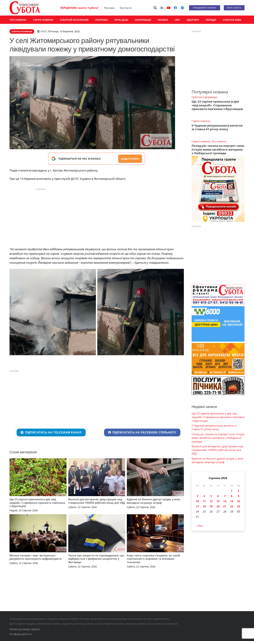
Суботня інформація (204, 97)
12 (211, 501)
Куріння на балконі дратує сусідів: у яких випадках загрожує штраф (153, 501)
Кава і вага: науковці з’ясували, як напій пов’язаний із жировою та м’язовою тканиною (153, 559)
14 (224, 501)
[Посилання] (25, 7)
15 (231, 501)
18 (204, 506)
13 (218, 501)
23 (238, 506)
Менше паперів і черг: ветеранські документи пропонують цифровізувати (36, 557)
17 (197, 506)
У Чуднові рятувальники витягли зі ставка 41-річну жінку (217, 127)
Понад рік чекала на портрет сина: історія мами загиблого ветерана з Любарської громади (218, 149)
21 (224, 506)
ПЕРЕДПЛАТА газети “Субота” (79, 7)
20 (218, 506)
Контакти (125, 7)
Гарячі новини (201, 121)
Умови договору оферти (25, 629)
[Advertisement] (96, 217)
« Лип (199, 525)
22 (231, 506)
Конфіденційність (21, 634)
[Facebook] (175, 8)
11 (204, 501)
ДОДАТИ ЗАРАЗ (130, 158)
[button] (155, 7)
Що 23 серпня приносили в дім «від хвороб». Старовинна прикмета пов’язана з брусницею (37, 503)
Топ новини (219, 141)
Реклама (109, 7)
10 (197, 501)
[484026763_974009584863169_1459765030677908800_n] (53, 312)
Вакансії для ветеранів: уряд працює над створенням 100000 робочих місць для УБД (96, 501)
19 (211, 506)
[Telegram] (182, 8)
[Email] (162, 8)
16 (238, 501)
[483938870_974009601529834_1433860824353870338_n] (140, 312)
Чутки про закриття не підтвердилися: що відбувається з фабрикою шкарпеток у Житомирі (96, 559)
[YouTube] (169, 8)
